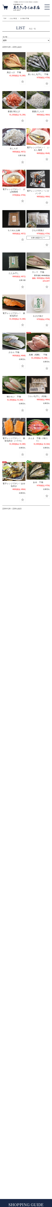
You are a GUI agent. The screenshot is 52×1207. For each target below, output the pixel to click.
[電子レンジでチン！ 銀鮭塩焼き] (14, 303)
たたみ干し (14, 273)
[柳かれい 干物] (14, 385)
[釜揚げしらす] (38, 100)
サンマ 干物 (38, 272)
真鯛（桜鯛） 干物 (38, 355)
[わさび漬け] (38, 304)
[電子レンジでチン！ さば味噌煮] (14, 178)
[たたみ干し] (14, 261)
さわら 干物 (14, 352)
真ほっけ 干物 (14, 72)
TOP (5, 18)
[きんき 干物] (38, 427)
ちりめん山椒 (14, 230)
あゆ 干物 (38, 482)
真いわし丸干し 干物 (38, 74)
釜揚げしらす (38, 111)
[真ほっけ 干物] (14, 61)
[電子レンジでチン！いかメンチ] (38, 179)
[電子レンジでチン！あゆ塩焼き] (14, 471)
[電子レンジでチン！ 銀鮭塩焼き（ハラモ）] (14, 427)
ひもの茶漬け (38, 230)
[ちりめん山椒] (14, 219)
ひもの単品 (13, 18)
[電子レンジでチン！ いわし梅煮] (38, 136)
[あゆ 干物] (38, 471)
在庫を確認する (37, 238)
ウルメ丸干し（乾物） (38, 396)
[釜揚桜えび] (14, 100)
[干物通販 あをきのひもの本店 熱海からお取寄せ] (26, 10)
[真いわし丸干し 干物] (38, 62)
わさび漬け (38, 316)
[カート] (5, 6)
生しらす (14, 148)
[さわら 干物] (14, 341)
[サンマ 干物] (38, 260)
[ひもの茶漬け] (38, 219)
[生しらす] (14, 137)
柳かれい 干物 (14, 396)
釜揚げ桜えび (14, 111)
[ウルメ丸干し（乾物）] (38, 385)
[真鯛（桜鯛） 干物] (38, 342)
